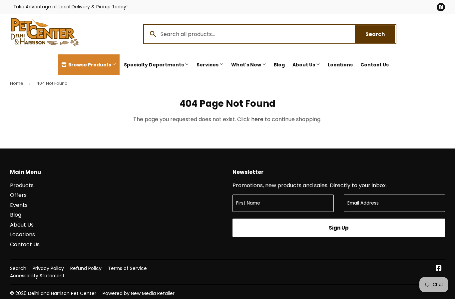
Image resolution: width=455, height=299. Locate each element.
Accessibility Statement (37, 275)
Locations (340, 64)
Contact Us (374, 64)
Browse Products (89, 64)
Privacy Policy (48, 268)
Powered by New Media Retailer (139, 293)
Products (22, 185)
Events (19, 205)
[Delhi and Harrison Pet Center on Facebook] (439, 269)
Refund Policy (86, 268)
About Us (304, 64)
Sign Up (339, 227)
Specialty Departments (154, 64)
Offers (18, 195)
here (257, 119)
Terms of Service (127, 268)
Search (380, 34)
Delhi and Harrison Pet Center (62, 293)
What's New (246, 64)
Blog (279, 64)
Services (208, 64)
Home (16, 83)
